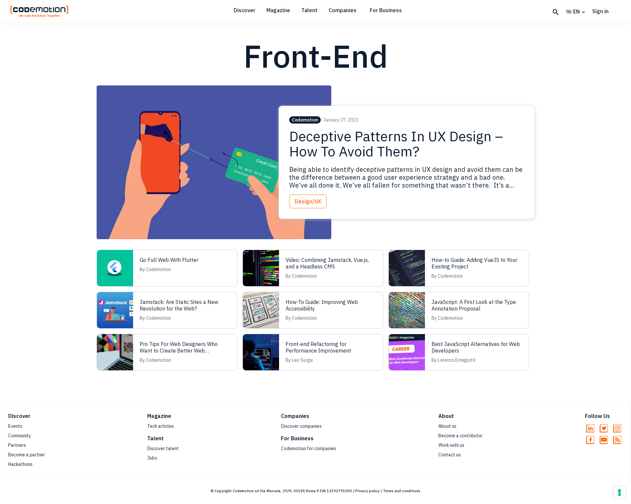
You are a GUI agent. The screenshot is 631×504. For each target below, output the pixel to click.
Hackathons (20, 464)
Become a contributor (460, 436)
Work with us (451, 445)
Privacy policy (367, 491)
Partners (17, 445)
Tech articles (160, 426)
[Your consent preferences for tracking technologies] (619, 492)
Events (15, 426)
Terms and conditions (401, 491)
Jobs (152, 458)
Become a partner (26, 455)
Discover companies (301, 426)
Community (19, 436)
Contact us (449, 455)
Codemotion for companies (308, 448)
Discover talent (163, 448)
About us (447, 426)
